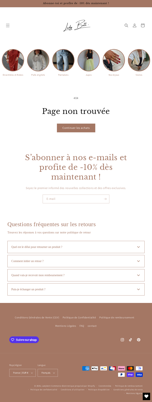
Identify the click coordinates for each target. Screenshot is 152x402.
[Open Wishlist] (146, 396)
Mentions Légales (65, 325)
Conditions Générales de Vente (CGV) (37, 317)
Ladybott (46, 386)
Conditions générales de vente (128, 389)
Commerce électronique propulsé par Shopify (73, 386)
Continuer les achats (76, 128)
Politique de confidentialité (43, 389)
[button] (8, 25)
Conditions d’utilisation (73, 389)
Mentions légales (134, 393)
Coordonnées (105, 386)
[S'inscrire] (105, 199)
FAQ (82, 325)
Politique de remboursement (116, 317)
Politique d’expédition (99, 389)
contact (92, 325)
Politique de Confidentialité (79, 317)
